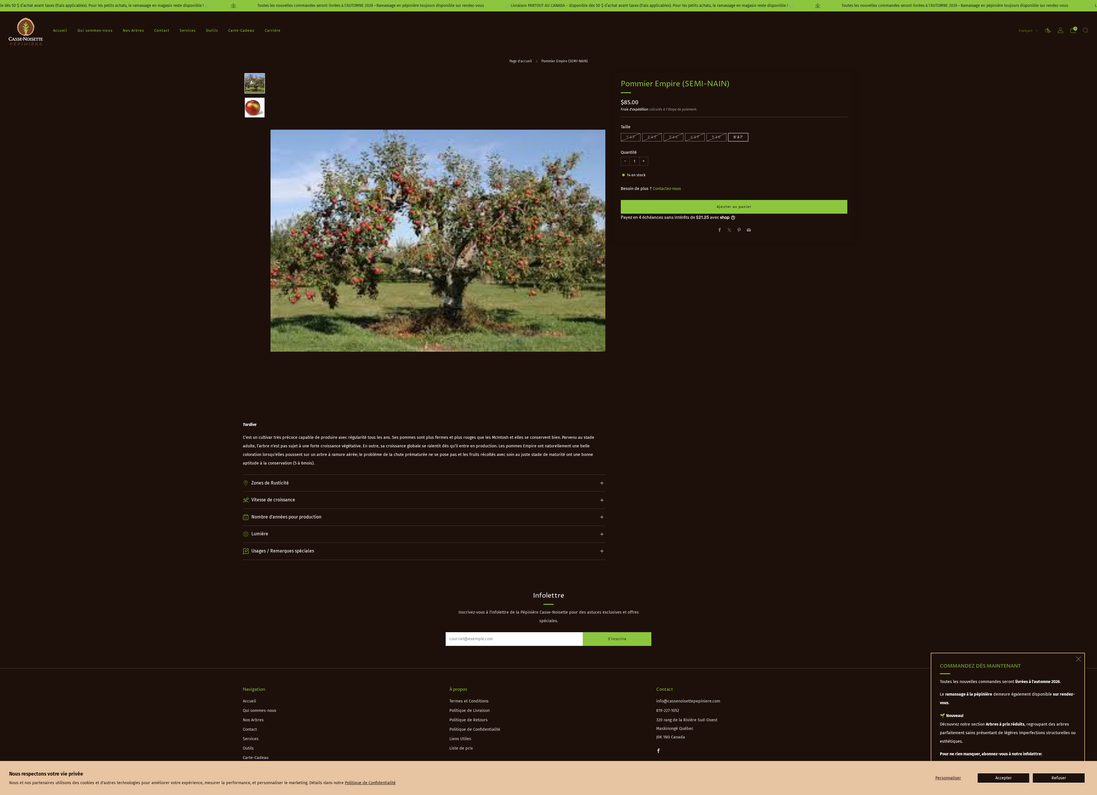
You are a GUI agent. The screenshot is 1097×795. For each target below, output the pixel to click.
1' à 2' (630, 137)
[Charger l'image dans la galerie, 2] (255, 107)
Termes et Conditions (469, 701)
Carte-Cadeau (241, 30)
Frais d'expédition (634, 109)
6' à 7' (738, 137)
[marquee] (548, 5)
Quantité (629, 152)
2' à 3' (652, 137)
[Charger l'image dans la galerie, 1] (255, 83)
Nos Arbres (133, 30)
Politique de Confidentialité (370, 782)
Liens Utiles (460, 738)
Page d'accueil (520, 61)
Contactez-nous (667, 188)
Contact (161, 30)
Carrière (273, 30)
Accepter (1003, 778)
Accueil (60, 30)
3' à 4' (673, 137)
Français (1026, 31)
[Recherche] (1085, 30)
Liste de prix (461, 748)
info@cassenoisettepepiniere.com (688, 701)
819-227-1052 (667, 710)
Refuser (1059, 778)
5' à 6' (716, 137)
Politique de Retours (468, 720)
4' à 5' (694, 137)
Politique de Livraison (469, 710)
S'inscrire (617, 639)
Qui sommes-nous (95, 30)
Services (188, 30)
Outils (212, 30)
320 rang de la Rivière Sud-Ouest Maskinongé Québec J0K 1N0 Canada (686, 729)
